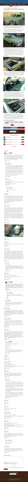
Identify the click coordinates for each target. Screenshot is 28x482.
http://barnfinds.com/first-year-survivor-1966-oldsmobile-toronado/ (14, 385)
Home (3, 4)
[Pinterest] (14, 476)
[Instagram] (15, 476)
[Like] (5, 160)
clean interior (9, 92)
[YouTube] (17, 476)
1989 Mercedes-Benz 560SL (9, 139)
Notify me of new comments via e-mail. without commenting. (14, 467)
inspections (15, 27)
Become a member (6, 463)
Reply (8, 160)
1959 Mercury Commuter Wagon (10, 144)
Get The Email (23, 4)
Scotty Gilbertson (7, 10)
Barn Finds (14, 2)
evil (21, 48)
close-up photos (7, 49)
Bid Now (23, 139)
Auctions (6, 4)
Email (14, 466)
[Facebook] (11, 476)
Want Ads (14, 4)
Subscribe (16, 467)
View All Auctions (14, 146)
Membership (18, 4)
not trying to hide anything (10, 50)
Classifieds (10, 4)
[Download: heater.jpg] (14, 236)
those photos (20, 49)
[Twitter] (12, 476)
